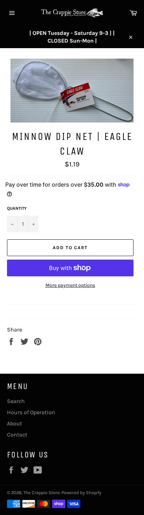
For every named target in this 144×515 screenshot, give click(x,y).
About (14, 423)
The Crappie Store (41, 492)
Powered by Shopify (81, 492)
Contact (17, 434)
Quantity (17, 208)
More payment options (70, 285)
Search (16, 401)
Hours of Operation (31, 412)
